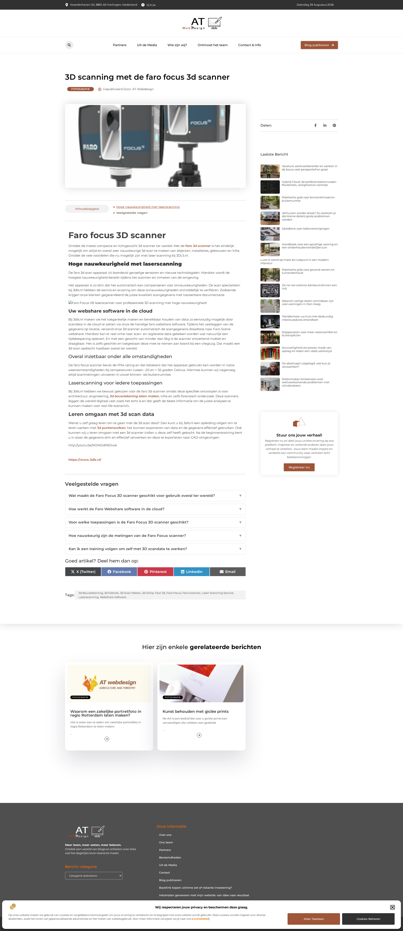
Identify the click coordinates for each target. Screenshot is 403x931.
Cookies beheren (368, 919)
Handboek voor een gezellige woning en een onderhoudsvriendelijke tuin (310, 246)
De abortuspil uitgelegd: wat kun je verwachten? (306, 365)
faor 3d (160, 593)
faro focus (173, 593)
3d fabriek (111, 593)
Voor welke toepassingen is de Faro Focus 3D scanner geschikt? (155, 522)
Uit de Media (147, 45)
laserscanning (89, 597)
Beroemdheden (170, 857)
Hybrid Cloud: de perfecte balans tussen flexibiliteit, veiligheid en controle (309, 183)
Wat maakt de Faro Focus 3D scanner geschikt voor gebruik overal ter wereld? (155, 495)
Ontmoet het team (213, 45)
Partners (120, 45)
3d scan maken (130, 593)
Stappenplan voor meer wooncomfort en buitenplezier (310, 333)
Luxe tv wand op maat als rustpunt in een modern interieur (294, 261)
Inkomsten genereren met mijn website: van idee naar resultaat (204, 895)
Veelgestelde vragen (132, 213)
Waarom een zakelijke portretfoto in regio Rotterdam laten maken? (105, 713)
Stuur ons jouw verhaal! (299, 435)
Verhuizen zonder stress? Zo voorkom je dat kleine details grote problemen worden (309, 216)
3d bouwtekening (91, 593)
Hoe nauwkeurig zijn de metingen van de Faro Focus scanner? (155, 536)
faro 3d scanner (198, 246)
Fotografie (80, 89)
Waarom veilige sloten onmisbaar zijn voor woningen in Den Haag (308, 302)
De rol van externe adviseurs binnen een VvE (309, 286)
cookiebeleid (200, 918)
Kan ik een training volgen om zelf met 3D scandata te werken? (155, 549)
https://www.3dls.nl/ (84, 460)
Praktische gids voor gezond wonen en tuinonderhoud (308, 271)
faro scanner (191, 593)
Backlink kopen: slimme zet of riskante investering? (195, 887)
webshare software (113, 597)
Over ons (165, 834)
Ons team (166, 842)
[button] (392, 907)
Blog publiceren (170, 880)
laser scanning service (217, 593)
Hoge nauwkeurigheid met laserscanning (148, 207)
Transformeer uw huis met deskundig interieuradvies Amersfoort (307, 318)
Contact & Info (249, 45)
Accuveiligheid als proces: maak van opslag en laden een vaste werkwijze (307, 349)
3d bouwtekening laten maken (134, 396)
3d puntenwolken (111, 428)
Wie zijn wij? (177, 45)
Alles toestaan (314, 919)
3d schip (148, 593)
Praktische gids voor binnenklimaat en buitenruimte (308, 199)
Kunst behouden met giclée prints (196, 711)
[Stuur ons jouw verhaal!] (299, 422)
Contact (164, 872)
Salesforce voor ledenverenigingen (306, 228)
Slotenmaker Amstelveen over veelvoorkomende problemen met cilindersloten (305, 382)
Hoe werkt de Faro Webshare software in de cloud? (155, 509)
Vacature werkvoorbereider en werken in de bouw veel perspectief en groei (310, 167)
